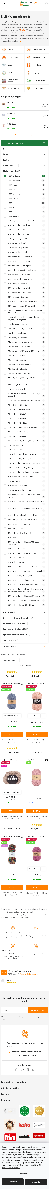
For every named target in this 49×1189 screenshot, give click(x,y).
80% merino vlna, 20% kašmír (26, 288)
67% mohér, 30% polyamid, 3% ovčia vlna (26, 441)
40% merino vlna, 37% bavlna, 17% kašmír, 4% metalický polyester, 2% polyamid (26, 590)
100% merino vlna (26, 180)
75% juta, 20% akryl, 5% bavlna (26, 373)
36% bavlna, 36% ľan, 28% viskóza (26, 605)
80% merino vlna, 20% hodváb (26, 292)
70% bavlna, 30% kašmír (26, 414)
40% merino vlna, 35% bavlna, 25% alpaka (26, 596)
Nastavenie (24, 1173)
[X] (22, 1070)
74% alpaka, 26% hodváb (26, 369)
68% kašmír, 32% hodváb (26, 436)
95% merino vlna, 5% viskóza (26, 225)
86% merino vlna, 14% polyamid (26, 257)
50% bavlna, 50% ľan (26, 562)
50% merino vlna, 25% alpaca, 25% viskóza (26, 553)
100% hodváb (26, 198)
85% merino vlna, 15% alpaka (26, 261)
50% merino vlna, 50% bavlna (26, 549)
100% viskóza (26, 212)
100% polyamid (26, 216)
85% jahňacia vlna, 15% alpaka (26, 265)
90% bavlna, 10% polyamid (26, 248)
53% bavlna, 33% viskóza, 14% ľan (26, 533)
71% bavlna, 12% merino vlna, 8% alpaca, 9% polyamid (26, 395)
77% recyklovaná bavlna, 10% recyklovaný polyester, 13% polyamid (26, 318)
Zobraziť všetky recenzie (29, 974)
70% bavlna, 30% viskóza (26, 423)
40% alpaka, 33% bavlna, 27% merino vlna (26, 600)
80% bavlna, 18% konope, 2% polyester (26, 301)
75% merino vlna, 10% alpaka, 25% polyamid (26, 351)
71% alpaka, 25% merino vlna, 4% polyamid (26, 400)
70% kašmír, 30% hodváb (26, 405)
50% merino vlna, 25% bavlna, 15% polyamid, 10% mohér (26, 543)
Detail (12, 734)
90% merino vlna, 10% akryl (26, 252)
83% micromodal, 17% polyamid (26, 279)
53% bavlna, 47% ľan (26, 528)
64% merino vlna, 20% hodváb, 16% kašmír (26, 463)
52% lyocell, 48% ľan (26, 537)
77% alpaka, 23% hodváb (26, 324)
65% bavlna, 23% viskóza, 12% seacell (26, 454)
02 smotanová (9, 716)
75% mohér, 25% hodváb (26, 337)
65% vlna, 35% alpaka (26, 445)
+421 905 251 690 (26, 1055)
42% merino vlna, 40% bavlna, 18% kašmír (26, 580)
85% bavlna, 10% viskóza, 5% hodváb (26, 270)
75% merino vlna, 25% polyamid (26, 342)
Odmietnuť (13, 1181)
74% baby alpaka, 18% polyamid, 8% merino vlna (26, 379)
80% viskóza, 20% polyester (26, 297)
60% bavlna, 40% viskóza (26, 485)
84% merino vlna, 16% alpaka (26, 274)
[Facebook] (16, 1070)
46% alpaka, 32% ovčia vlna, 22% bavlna (26, 567)
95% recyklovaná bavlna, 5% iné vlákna (26, 221)
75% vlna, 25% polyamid (26, 333)
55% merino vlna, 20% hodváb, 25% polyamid (26, 509)
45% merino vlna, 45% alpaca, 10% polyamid (26, 571)
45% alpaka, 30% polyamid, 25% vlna (26, 576)
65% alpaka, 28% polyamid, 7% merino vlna (26, 459)
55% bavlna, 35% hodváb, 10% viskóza (26, 515)
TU (19, 41)
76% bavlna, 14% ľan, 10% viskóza (26, 328)
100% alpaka (26, 185)
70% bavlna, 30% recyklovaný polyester (26, 427)
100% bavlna (26, 203)
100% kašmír (26, 189)
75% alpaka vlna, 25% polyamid (26, 364)
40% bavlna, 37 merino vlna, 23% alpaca (26, 585)
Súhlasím (36, 1182)
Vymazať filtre (25, 665)
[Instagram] (28, 1070)
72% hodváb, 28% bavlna (26, 389)
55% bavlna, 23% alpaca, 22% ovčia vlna (26, 519)
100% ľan (26, 207)
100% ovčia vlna (26, 176)
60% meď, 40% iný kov (26, 481)
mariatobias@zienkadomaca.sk (26, 1051)
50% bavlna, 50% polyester (26, 558)
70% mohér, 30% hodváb (26, 418)
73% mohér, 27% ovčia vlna (26, 385)
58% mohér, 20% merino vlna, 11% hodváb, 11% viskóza (26, 495)
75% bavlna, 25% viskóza (26, 360)
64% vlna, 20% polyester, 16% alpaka (26, 468)
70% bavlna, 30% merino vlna (26, 409)
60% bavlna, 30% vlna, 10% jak (26, 490)
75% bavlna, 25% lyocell (26, 355)
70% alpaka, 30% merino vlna (26, 432)
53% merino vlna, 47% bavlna (26, 524)
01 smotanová (34, 716)
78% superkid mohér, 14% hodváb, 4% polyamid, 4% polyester (26, 311)
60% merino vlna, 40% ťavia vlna (26, 477)
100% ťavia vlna (26, 194)
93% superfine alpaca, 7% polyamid (26, 239)
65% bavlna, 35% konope (26, 450)
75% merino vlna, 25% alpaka (26, 346)
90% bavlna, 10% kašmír (26, 243)
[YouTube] (33, 1070)
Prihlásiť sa (38, 1010)
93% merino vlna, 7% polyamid (26, 234)
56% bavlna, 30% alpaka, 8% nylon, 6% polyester (26, 502)
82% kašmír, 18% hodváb (26, 283)
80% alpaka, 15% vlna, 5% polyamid (26, 306)
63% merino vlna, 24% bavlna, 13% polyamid (26, 472)
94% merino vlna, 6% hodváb (26, 230)
